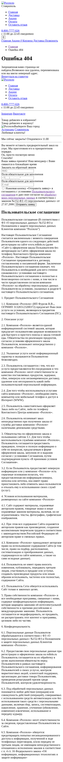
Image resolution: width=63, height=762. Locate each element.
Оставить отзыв (17, 24)
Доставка (13, 15)
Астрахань (7, 129)
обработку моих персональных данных (29, 196)
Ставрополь (22, 129)
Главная (13, 12)
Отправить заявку (25, 204)
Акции (12, 18)
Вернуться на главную (14, 76)
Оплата (12, 21)
